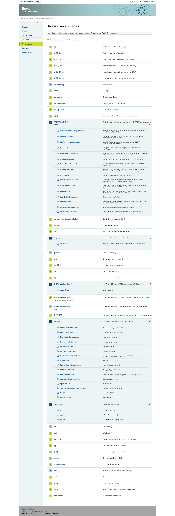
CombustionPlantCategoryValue (72, 131)
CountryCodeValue (67, 136)
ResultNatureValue (67, 374)
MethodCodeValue (67, 170)
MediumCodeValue (67, 159)
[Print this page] (138, 1)
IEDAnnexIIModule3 (63, 298)
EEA (31, 1)
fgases (57, 238)
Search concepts (74, 40)
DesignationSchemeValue (69, 337)
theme (62, 393)
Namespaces (27, 52)
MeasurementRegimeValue (70, 356)
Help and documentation (31, 23)
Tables (24, 31)
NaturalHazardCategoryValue (70, 365)
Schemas (25, 40)
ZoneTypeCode (65, 397)
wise (56, 489)
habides (57, 265)
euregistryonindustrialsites (66, 219)
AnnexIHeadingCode (67, 290)
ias (55, 272)
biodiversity (59, 85)
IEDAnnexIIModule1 (63, 284)
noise (56, 458)
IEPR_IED (58, 315)
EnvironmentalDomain (68, 342)
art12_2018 (59, 59)
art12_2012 (59, 53)
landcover (58, 404)
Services (25, 48)
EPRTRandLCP (61, 122)
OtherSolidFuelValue (67, 185)
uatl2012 (63, 419)
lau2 (56, 433)
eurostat (57, 225)
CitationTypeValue (66, 332)
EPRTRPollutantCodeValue (70, 142)
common (58, 97)
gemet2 (57, 253)
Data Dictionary (40, 18)
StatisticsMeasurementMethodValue (73, 388)
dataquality (59, 110)
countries (63, 244)
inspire (57, 322)
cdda (56, 91)
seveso (57, 471)
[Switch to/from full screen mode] (141, 1)
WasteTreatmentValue (68, 212)
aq (55, 47)
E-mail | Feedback (28, 509)
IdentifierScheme (66, 347)
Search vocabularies (56, 40)
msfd (56, 452)
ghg (55, 259)
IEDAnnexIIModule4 (63, 306)
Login (134, 1)
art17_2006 (59, 66)
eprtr (56, 116)
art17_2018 (59, 78)
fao (55, 232)
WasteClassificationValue (69, 207)
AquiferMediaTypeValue (69, 327)
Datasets (25, 27)
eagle (62, 415)
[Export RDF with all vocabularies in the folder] (150, 125)
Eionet (31, 18)
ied (55, 278)
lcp (55, 446)
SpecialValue (65, 384)
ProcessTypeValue (67, 370)
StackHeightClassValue (68, 197)
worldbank (58, 496)
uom (56, 483)
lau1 (56, 427)
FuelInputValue (65, 148)
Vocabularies (27, 44)
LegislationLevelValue (68, 351)
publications (59, 464)
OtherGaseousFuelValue (69, 180)
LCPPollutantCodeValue (69, 154)
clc (61, 410)
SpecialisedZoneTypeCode (70, 379)
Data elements (27, 35)
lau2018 (57, 439)
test (55, 477)
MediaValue (64, 360)
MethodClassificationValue (70, 164)
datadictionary (60, 103)
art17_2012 (59, 72)
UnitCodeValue (65, 201)
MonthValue (64, 175)
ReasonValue (65, 191)
